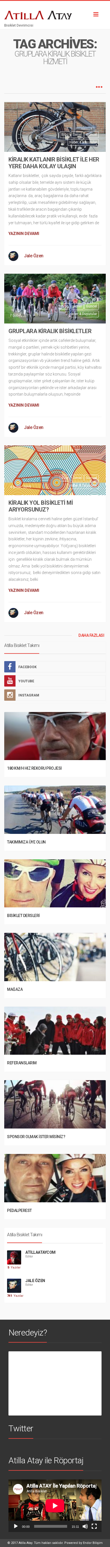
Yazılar (14, 1267)
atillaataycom (40, 1252)
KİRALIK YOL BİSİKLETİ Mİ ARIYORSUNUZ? (40, 506)
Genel (77, 135)
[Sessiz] (85, 1526)
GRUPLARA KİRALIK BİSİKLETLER (49, 331)
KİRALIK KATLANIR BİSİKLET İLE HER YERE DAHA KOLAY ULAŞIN (53, 163)
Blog (65, 135)
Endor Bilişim (93, 1543)
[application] (55, 1505)
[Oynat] (16, 1526)
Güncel (91, 135)
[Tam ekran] (94, 1526)
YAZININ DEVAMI (23, 233)
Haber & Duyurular (83, 142)
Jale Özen (33, 255)
